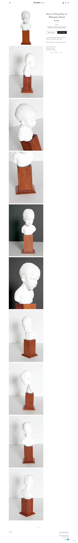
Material (56, 24)
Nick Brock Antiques (65, 535)
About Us (10, 531)
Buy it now (62, 32)
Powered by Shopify (65, 537)
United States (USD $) (63, 532)
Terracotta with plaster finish (57, 27)
